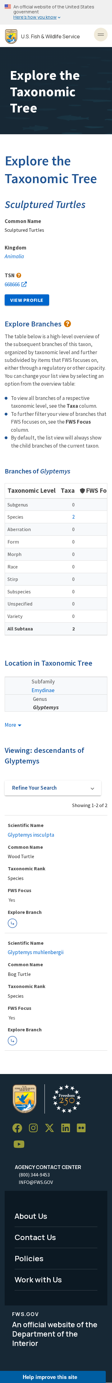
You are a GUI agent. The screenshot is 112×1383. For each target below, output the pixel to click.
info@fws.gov (36, 1182)
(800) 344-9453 (34, 1175)
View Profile (27, 300)
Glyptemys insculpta (31, 834)
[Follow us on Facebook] (19, 1128)
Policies (29, 1258)
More (11, 725)
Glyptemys (46, 707)
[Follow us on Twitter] (51, 1128)
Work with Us (38, 1279)
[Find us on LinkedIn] (67, 1128)
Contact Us (35, 1237)
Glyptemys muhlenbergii (35, 952)
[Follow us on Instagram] (35, 1128)
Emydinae (42, 690)
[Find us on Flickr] (83, 1128)
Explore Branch (12, 923)
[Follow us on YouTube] (21, 1144)
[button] (53, 788)
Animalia (14, 256)
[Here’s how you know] (56, 12)
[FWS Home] (11, 36)
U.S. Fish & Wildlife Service (50, 36)
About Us (31, 1216)
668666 (12, 284)
